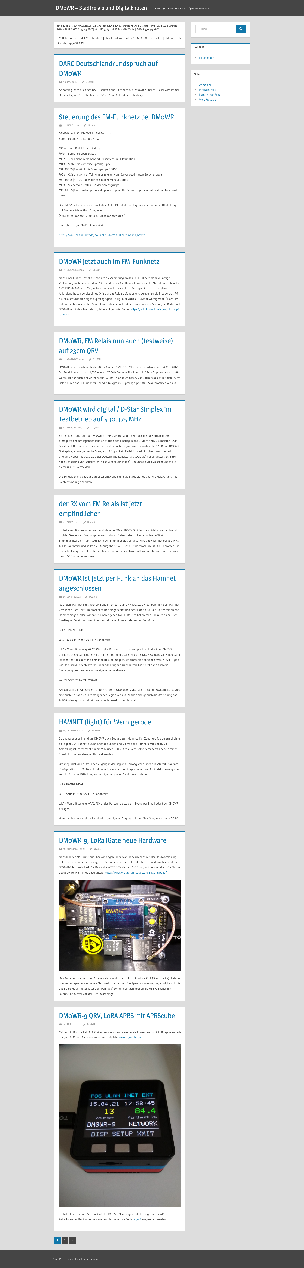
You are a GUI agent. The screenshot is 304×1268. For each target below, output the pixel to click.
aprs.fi (137, 1219)
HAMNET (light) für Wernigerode (105, 722)
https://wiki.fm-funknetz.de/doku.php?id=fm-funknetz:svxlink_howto (102, 235)
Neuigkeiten (206, 57)
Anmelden (205, 84)
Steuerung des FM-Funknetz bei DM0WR (116, 116)
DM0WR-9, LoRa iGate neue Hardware (112, 840)
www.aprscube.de (130, 1037)
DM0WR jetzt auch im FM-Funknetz (109, 261)
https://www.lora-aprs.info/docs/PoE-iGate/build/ (135, 872)
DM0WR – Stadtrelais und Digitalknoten (101, 7)
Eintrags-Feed (207, 89)
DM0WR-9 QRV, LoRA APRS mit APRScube (117, 1015)
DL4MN (90, 81)
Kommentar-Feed (209, 94)
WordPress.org (208, 99)
